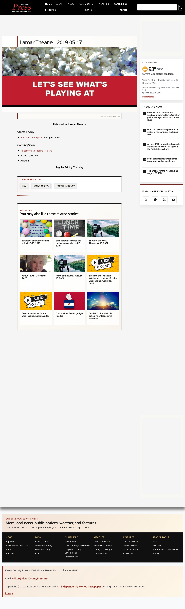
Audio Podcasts (130, 549)
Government (71, 541)
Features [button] (50, 10)
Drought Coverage (103, 549)
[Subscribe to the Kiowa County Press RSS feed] (164, 199)
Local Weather (101, 553)
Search (156, 541)
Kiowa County (41, 186)
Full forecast (148, 96)
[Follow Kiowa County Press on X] (146, 199)
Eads (37, 553)
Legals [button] (88, 10)
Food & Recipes (130, 541)
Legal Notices (71, 556)
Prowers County (66, 186)
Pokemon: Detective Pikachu (36, 150)
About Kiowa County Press (165, 549)
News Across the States (17, 545)
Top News (10, 541)
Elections (10, 553)
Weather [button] (104, 3)
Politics (9, 549)
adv (24, 186)
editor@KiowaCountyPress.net (30, 578)
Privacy (156, 553)
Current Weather (102, 541)
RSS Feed (157, 545)
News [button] (71, 3)
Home (48, 3)
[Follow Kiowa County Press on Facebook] (155, 199)
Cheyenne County (43, 545)
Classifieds (120, 3)
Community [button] (86, 3)
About (123, 10)
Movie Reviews (130, 545)
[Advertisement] (161, 310)
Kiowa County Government (77, 545)
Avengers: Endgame (32, 137)
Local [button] (59, 3)
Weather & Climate (103, 545)
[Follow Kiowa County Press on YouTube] (173, 199)
